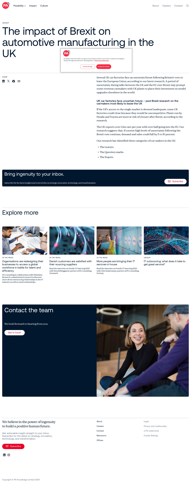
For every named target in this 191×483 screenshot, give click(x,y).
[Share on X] (8, 81)
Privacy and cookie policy (102, 60)
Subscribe (177, 181)
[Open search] (187, 5)
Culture (44, 5)
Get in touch (14, 332)
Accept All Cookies (103, 66)
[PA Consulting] (6, 6)
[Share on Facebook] (13, 81)
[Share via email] (19, 81)
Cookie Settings (151, 435)
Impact (33, 5)
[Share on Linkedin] (3, 81)
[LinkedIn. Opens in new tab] (4, 455)
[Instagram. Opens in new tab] (9, 455)
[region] (96, 60)
